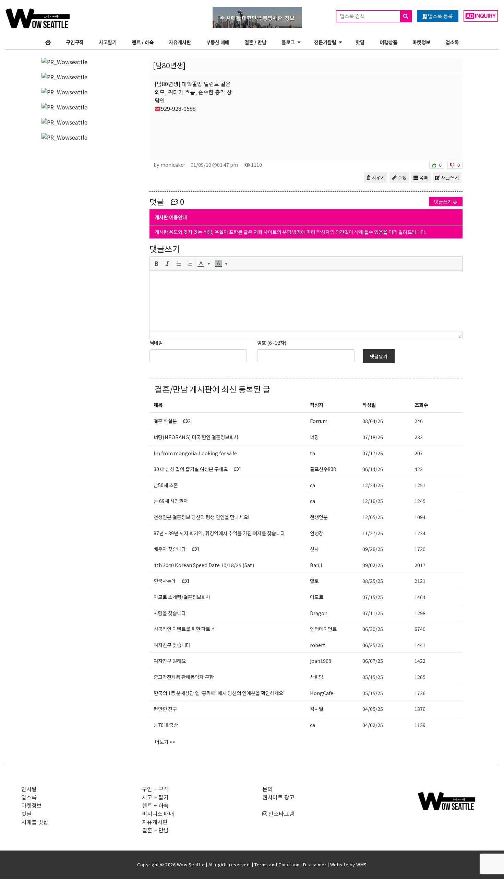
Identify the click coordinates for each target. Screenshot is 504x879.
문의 (267, 789)
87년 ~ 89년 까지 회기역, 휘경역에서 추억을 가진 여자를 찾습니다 (219, 533)
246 (419, 420)
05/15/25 (372, 676)
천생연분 (319, 516)
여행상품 (388, 42)
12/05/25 (372, 516)
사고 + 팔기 (155, 797)
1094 (420, 516)
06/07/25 (372, 660)
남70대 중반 (166, 724)
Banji (316, 565)
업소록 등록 (440, 16)
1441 (420, 644)
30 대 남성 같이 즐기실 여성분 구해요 (197, 468)
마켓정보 (421, 42)
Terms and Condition (277, 864)
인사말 (29, 789)
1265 (420, 676)
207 (419, 453)
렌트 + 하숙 (155, 805)
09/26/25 (372, 548)
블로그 (288, 42)
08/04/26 (372, 420)
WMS (361, 864)
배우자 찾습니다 (177, 548)
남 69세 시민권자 (171, 500)
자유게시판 (180, 42)
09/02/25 (372, 565)
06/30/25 (372, 628)
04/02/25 (372, 724)
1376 (420, 708)
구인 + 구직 (155, 789)
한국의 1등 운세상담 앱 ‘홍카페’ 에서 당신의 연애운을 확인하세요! (219, 692)
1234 (420, 533)
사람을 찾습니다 (170, 613)
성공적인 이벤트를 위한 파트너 (184, 628)
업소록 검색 (353, 16)
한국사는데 (172, 580)
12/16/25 (372, 500)
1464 (420, 596)
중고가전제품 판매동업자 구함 (184, 676)
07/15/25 (372, 596)
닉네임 (156, 342)
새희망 (316, 676)
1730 (420, 548)
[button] (156, 263)
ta (312, 453)
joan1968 (320, 660)
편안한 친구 (165, 708)
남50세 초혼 (166, 485)
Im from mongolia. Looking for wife (195, 453)
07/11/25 (372, 613)
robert (317, 644)
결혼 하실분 (172, 420)
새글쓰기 (449, 177)
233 (419, 437)
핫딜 (360, 42)
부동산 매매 (217, 42)
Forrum (318, 420)
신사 (314, 548)
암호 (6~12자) (271, 342)
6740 (420, 628)
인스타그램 (280, 813)
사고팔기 (108, 42)
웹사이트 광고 (278, 797)
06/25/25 (372, 644)
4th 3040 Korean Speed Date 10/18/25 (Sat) (204, 565)
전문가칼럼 (325, 42)
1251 (420, 485)
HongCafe (321, 692)
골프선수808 (323, 468)
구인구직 (75, 42)
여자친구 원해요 (170, 660)
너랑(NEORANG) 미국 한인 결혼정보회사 (196, 437)
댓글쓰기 (443, 201)
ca (312, 485)
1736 (420, 692)
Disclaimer (314, 864)
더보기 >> (165, 741)
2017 (420, 565)
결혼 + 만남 (155, 830)
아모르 (316, 596)
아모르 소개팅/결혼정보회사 (182, 596)
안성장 (316, 533)
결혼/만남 (171, 389)
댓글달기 (379, 356)
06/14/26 (372, 468)
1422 (420, 660)
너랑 (314, 437)
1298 (420, 613)
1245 (420, 500)
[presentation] (156, 263)
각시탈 (316, 708)
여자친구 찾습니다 (172, 644)
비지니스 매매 (158, 813)
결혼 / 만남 (255, 42)
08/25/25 (372, 580)
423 (419, 468)
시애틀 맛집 (34, 822)
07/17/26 (372, 453)
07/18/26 (372, 437)
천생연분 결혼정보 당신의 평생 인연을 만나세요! (201, 516)
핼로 (314, 580)
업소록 (452, 42)
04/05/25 (372, 708)
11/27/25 (372, 533)
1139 (420, 724)
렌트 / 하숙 (143, 42)
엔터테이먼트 (323, 628)
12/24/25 (372, 485)
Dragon (318, 613)
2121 (420, 580)
